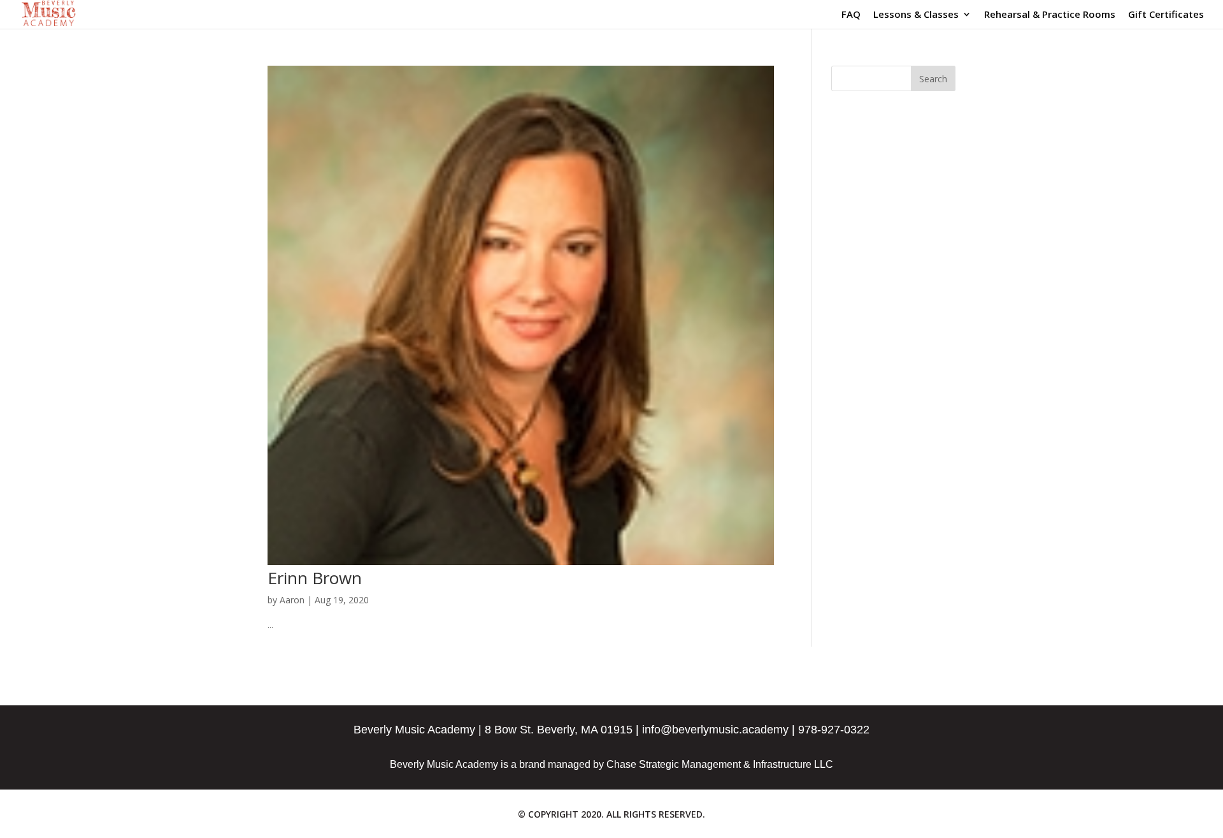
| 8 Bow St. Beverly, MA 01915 (555, 729)
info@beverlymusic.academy (715, 729)
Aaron (292, 600)
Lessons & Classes (916, 15)
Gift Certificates (1166, 15)
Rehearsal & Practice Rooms (1049, 15)
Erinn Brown (315, 577)
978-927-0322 (833, 729)
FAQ (851, 15)
